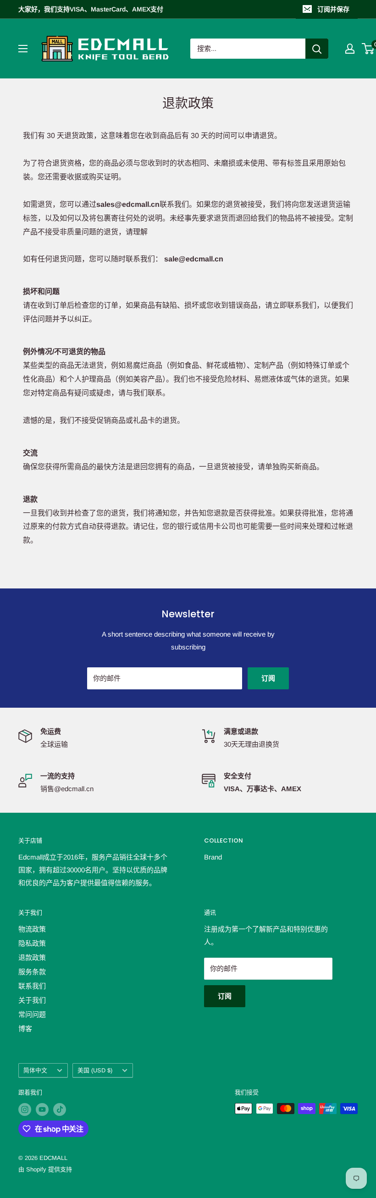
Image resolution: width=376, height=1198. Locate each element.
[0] (368, 48)
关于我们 (32, 1000)
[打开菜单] (23, 48)
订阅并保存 (333, 9)
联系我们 (32, 986)
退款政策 (32, 957)
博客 (25, 1028)
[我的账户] (349, 49)
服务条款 (32, 972)
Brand (213, 857)
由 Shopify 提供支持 (45, 1169)
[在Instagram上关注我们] (24, 1109)
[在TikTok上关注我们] (59, 1109)
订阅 (268, 678)
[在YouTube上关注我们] (42, 1109)
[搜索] (316, 49)
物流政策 (32, 929)
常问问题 (32, 1014)
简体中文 (35, 1070)
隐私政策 (32, 943)
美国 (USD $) (94, 1070)
